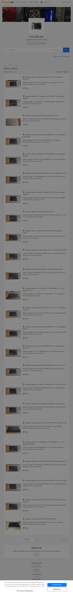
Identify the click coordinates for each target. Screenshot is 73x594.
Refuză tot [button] (56, 589)
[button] (25, 590)
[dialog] (36, 587)
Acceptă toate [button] (57, 585)
